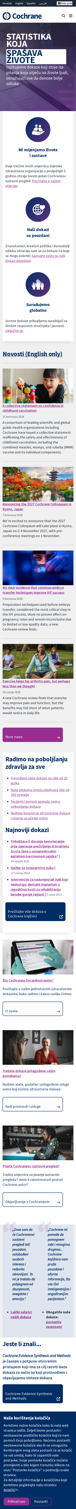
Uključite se (14, 331)
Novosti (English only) (32, 354)
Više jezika (66, 3)
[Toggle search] (63, 15)
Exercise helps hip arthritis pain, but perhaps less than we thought (36, 683)
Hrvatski (7, 3)
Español (31, 3)
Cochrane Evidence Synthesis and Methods (28, 1395)
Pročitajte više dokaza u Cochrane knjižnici (27, 913)
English (19, 3)
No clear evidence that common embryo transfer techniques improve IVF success (34, 590)
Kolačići (9, 1490)
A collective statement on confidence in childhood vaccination (33, 408)
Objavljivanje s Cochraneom (27, 1201)
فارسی (43, 3)
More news (14, 737)
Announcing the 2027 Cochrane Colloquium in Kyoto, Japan (37, 506)
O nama (11, 1011)
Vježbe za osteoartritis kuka (32, 868)
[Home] (23, 16)
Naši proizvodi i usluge (23, 1106)
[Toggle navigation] (70, 15)
